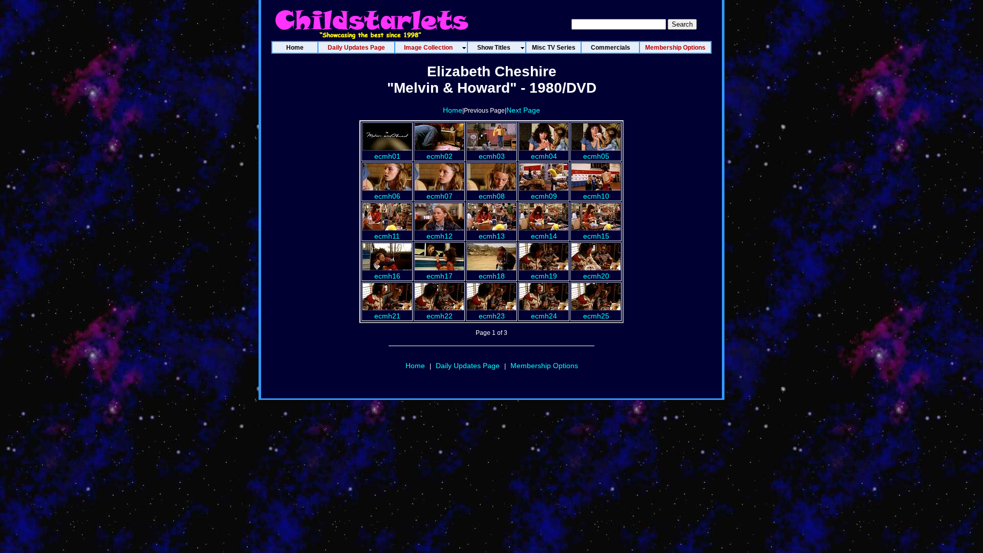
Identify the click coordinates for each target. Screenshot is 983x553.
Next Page (523, 110)
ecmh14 (544, 236)
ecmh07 (439, 196)
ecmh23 (492, 316)
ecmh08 (492, 196)
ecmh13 (492, 236)
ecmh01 (387, 156)
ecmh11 (387, 236)
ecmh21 (387, 316)
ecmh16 (387, 276)
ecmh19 (544, 276)
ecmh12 (439, 236)
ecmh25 (596, 316)
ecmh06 (387, 196)
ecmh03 (492, 156)
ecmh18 (492, 276)
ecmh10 (596, 196)
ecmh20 (596, 276)
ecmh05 (596, 156)
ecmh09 (544, 196)
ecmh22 (439, 316)
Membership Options (544, 365)
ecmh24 (544, 316)
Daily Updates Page (468, 365)
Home (452, 110)
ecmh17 (439, 276)
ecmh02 (439, 156)
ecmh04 (544, 156)
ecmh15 (596, 236)
